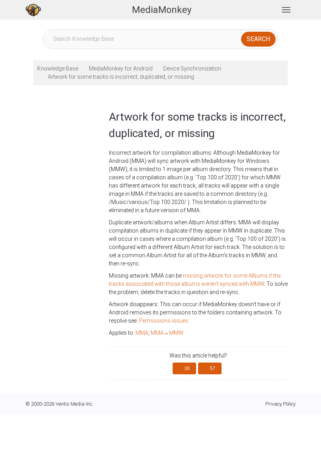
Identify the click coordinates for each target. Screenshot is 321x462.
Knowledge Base (57, 68)
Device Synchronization (192, 68)
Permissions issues (163, 321)
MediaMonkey (161, 9)
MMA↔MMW (167, 333)
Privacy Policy (280, 404)
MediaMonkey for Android (121, 68)
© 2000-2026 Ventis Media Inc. (59, 404)
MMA (141, 333)
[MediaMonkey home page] (33, 10)
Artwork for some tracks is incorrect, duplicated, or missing (121, 77)
